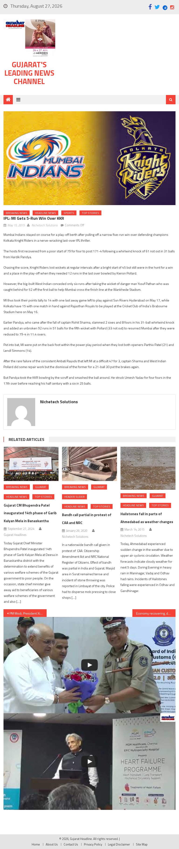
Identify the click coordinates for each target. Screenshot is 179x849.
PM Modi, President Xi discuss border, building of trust (28, 613)
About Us (52, 844)
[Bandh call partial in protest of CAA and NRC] (89, 464)
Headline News (45, 213)
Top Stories (90, 213)
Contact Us (71, 844)
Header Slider (74, 496)
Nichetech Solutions (44, 225)
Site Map (142, 844)
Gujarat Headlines (15, 534)
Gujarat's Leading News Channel (29, 73)
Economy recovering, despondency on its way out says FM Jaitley (155, 613)
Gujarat (40, 487)
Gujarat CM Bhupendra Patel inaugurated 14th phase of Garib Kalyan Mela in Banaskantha (30, 513)
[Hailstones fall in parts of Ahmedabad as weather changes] (148, 468)
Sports (69, 213)
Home (36, 844)
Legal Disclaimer (119, 844)
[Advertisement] (118, 55)
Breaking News (16, 213)
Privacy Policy (93, 844)
